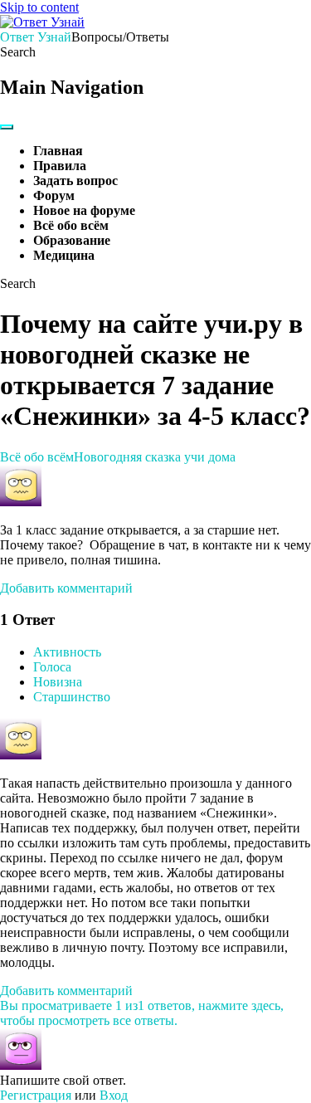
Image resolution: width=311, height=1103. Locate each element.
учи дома (210, 457)
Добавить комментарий (66, 588)
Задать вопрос (75, 180)
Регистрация (35, 1095)
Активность (67, 652)
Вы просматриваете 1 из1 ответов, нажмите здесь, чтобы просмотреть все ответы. (142, 1012)
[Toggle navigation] (6, 126)
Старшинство (71, 697)
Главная (58, 151)
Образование (71, 240)
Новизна (57, 682)
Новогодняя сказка (127, 457)
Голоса (52, 667)
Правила (59, 166)
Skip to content (39, 7)
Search (18, 52)
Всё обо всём (71, 225)
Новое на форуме (84, 210)
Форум (54, 195)
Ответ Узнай (35, 37)
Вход (114, 1095)
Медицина (64, 255)
